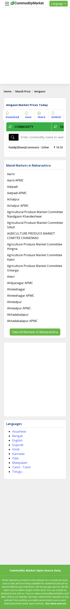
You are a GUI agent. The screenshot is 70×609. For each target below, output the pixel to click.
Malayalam (19, 463)
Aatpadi (12, 187)
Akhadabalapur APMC (22, 321)
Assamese (19, 431)
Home (7, 91)
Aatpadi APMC (17, 193)
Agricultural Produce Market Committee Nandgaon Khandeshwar (35, 214)
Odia (15, 458)
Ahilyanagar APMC (20, 283)
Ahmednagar (16, 289)
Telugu (17, 472)
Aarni (11, 174)
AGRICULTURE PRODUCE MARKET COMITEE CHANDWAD (31, 235)
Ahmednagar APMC (20, 296)
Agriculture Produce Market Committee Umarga (34, 268)
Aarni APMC (15, 180)
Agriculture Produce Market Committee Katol (34, 257)
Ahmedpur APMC (19, 308)
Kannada (18, 454)
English (17, 440)
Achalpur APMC (18, 206)
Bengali (17, 436)
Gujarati (17, 445)
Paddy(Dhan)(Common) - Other (29, 147)
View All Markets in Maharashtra (35, 332)
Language (57, 3)
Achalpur (13, 199)
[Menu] (6, 4)
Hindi (15, 449)
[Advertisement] (35, 49)
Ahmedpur (14, 302)
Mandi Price (22, 91)
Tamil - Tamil (21, 467)
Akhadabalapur (18, 314)
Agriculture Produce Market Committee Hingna (34, 246)
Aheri (11, 277)
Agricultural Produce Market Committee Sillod (35, 225)
